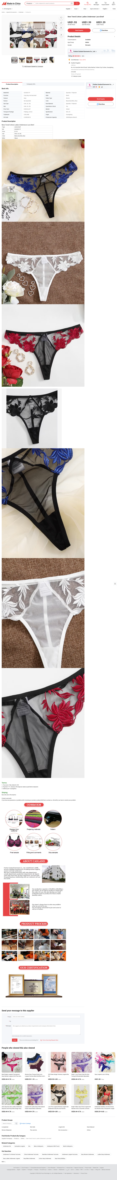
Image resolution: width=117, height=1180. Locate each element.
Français (36, 1169)
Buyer (76, 9)
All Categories (7, 9)
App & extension (94, 9)
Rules (114, 9)
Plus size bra (33, 1130)
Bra (29, 1146)
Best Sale (32, 1127)
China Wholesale (51, 1167)
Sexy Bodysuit (90, 1127)
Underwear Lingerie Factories (70, 1154)
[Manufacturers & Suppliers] (11, 3)
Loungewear (5, 1127)
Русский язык (43, 1169)
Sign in (113, 4)
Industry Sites (69, 1167)
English (18, 1169)
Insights (102, 1167)
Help (85, 9)
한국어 (72, 1169)
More (3, 1161)
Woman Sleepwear (7, 1130)
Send (14, 1040)
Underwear (21, 12)
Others (89, 1130)
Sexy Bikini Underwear (29, 1158)
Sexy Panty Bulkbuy (60, 1158)
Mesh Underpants (68, 1146)
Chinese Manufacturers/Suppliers (38, 1167)
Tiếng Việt (97, 1169)
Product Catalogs (26, 1123)
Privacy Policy (84, 1173)
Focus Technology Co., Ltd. (47, 1173)
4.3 (94, 87)
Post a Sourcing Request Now (49, 1040)
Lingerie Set (61, 1127)
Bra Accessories (62, 1130)
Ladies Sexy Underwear (104, 1154)
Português (30, 1169)
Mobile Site (95, 1167)
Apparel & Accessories (11, 12)
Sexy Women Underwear (87, 1154)
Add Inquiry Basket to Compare (33, 66)
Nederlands (61, 1169)
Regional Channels (78, 1167)
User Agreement (68, 1173)
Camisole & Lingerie (19, 1146)
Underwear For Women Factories (11, 1154)
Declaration (76, 1173)
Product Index (88, 1167)
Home (3, 12)
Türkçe (91, 1169)
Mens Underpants (38, 1146)
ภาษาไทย (86, 1169)
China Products (25, 1167)
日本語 (77, 1169)
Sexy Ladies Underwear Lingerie (11, 1158)
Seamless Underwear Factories (50, 1154)
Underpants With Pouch (53, 1146)
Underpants (28, 12)
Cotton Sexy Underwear (45, 1158)
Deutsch (55, 1169)
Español (24, 1169)
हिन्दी (81, 1169)
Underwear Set (7, 1146)
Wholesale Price (61, 1167)
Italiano (50, 1169)
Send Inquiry (79, 30)
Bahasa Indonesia (106, 1169)
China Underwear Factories (31, 1154)
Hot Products (16, 1167)
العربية (67, 1169)
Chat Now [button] (105, 30)
